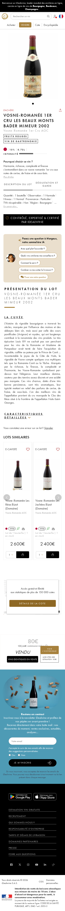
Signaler (48, 428)
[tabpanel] (32, 201)
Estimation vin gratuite (24, 809)
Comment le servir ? (29, 262)
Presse (13, 847)
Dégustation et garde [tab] (47, 184)
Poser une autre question (35, 277)
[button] (31, 66)
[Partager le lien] (60, 110)
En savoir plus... (10, 206)
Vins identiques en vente (22, 659)
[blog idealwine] (53, 864)
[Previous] (6, 497)
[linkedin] (45, 864)
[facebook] (11, 864)
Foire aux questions (22, 854)
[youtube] (36, 864)
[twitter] (20, 864)
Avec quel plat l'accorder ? (33, 248)
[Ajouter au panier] (22, 554)
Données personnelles (52, 881)
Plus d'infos (8, 176)
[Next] (58, 497)
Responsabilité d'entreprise (26, 828)
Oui (13, 755)
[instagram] (28, 864)
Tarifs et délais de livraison (27, 835)
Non (23, 755)
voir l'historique (49, 650)
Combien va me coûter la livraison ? (37, 269)
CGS (41, 881)
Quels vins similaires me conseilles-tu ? (38, 255)
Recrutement (17, 816)
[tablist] (32, 184)
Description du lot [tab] (18, 184)
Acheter (11, 25)
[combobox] (11, 554)
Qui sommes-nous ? (22, 822)
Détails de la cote (32, 603)
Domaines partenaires (23, 841)
